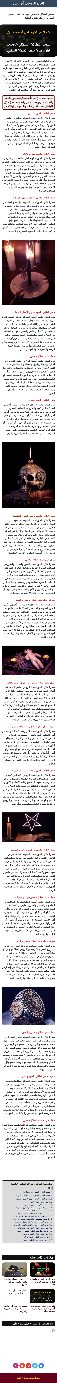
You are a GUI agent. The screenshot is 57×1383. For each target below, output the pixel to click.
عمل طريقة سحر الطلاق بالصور (35, 1240)
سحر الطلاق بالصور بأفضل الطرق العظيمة (32, 1208)
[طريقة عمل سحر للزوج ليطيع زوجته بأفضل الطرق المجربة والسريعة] (14, 1296)
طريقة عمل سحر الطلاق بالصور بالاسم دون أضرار (30, 1219)
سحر (52, 61)
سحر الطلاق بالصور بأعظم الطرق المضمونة (31, 1222)
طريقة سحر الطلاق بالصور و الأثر (35, 1237)
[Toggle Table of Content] (49, 1188)
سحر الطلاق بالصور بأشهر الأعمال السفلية (33, 1199)
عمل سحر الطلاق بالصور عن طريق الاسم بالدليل (30, 1216)
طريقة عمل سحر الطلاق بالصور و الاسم (33, 1213)
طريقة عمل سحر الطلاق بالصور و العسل (32, 1231)
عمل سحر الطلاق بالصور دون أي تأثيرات (32, 1228)
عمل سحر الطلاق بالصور (38, 1202)
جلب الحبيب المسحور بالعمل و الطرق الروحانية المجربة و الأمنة (42, 1282)
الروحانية (39, 122)
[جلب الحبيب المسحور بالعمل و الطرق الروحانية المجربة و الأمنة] (42, 1269)
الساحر (47, 389)
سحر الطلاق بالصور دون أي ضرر (36, 1205)
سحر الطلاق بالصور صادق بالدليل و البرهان (32, 1195)
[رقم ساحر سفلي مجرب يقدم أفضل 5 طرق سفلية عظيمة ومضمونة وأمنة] (42, 1296)
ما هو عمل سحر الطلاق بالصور (36, 1210)
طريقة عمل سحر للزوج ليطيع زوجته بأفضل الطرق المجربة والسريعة (15, 1308)
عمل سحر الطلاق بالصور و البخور (35, 1234)
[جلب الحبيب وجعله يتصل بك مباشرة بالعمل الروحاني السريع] (14, 1269)
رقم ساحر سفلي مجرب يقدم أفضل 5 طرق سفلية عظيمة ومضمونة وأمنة (43, 1308)
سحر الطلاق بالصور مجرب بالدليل (36, 1192)
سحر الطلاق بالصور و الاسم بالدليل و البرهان (31, 1225)
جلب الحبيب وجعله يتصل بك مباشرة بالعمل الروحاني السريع (15, 1282)
